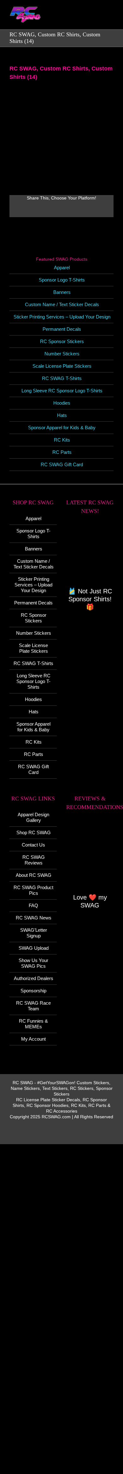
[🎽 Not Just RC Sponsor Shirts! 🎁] (90, 554)
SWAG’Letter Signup (33, 932)
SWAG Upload (34, 948)
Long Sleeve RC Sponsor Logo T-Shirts (61, 390)
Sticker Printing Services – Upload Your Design (62, 316)
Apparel (62, 267)
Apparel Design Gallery (33, 817)
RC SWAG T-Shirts (62, 378)
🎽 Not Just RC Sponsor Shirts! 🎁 (90, 599)
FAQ (33, 905)
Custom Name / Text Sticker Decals (62, 304)
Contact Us (33, 844)
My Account (33, 1039)
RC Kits (62, 440)
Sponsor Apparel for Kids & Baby (62, 427)
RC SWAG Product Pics (33, 890)
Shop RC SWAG (33, 832)
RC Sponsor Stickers (62, 341)
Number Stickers (61, 353)
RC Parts (62, 452)
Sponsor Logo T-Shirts (62, 279)
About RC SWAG (33, 875)
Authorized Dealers (33, 978)
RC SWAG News (33, 917)
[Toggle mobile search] (99, 19)
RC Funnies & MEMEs (33, 1023)
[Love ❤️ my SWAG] (90, 855)
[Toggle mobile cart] (88, 19)
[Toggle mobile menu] (111, 19)
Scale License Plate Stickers (61, 366)
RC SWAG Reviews (33, 859)
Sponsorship (33, 990)
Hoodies (61, 403)
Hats (62, 415)
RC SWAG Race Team (33, 1005)
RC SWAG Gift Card (62, 464)
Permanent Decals (62, 329)
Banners (62, 292)
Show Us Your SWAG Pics (33, 963)
